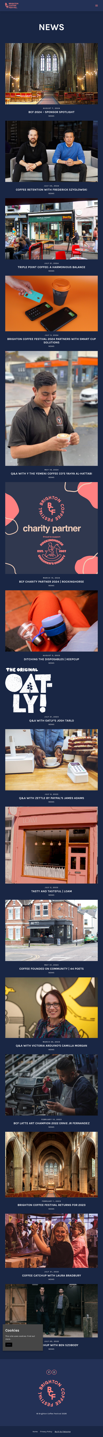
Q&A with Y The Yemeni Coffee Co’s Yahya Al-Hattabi (51, 473)
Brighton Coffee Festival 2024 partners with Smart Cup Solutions (51, 340)
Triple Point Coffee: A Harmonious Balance (51, 267)
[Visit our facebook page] (48, 1372)
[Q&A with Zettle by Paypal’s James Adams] (51, 759)
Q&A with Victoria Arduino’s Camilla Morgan (51, 1045)
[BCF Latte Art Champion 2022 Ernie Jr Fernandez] (51, 1085)
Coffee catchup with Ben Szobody (51, 1345)
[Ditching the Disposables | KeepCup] (51, 621)
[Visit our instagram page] (54, 1372)
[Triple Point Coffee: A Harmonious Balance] (51, 228)
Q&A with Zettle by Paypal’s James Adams (51, 798)
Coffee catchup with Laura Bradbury (51, 1275)
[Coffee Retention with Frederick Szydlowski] (51, 151)
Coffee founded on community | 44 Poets (51, 968)
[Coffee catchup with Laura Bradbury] (51, 1241)
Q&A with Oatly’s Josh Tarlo (51, 720)
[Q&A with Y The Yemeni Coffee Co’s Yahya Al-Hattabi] (51, 408)
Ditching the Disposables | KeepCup (51, 659)
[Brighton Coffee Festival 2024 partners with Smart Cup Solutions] (51, 303)
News (51, 116)
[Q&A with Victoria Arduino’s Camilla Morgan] (51, 1007)
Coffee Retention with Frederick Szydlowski (51, 189)
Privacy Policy (46, 1431)
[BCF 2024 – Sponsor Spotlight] (51, 73)
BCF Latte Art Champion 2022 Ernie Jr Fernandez (52, 1123)
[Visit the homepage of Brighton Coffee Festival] (11, 5)
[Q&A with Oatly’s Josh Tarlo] (51, 690)
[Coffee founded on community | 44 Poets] (51, 930)
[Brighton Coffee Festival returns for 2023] (51, 1164)
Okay (9, 1345)
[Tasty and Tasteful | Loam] (51, 845)
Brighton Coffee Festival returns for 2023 (52, 1205)
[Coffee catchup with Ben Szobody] (51, 1310)
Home (35, 1431)
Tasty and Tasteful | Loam (51, 891)
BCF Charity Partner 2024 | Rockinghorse (51, 581)
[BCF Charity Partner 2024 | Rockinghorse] (51, 528)
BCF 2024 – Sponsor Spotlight (51, 112)
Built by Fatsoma (63, 1431)
